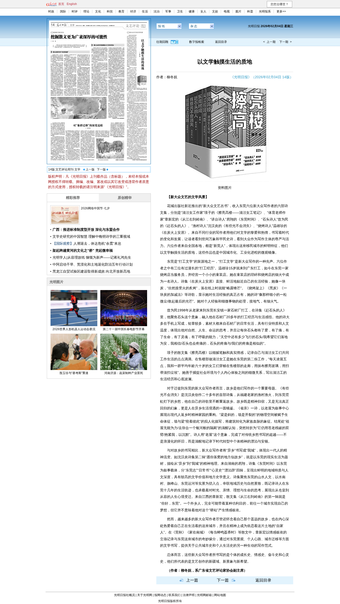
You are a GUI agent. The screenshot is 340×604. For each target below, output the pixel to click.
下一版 (101, 169)
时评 (75, 11)
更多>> (281, 11)
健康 (192, 11)
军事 (168, 11)
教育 (121, 11)
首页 (61, 4)
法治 (157, 11)
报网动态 (160, 595)
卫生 (180, 11)
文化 (98, 11)
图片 (238, 11)
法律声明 (189, 595)
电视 (227, 11)
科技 (110, 11)
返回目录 (221, 42)
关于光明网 (144, 595)
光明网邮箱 (204, 595)
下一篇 (223, 580)
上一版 (90, 169)
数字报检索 (196, 42)
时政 (51, 11)
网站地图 (220, 595)
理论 (86, 11)
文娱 (215, 11)
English (72, 4)
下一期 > (285, 42)
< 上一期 (269, 42)
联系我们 (174, 595)
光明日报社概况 (124, 595)
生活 (145, 11)
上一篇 (192, 580)
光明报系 (265, 11)
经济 (133, 11)
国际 (63, 11)
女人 (203, 11)
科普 (250, 11)
